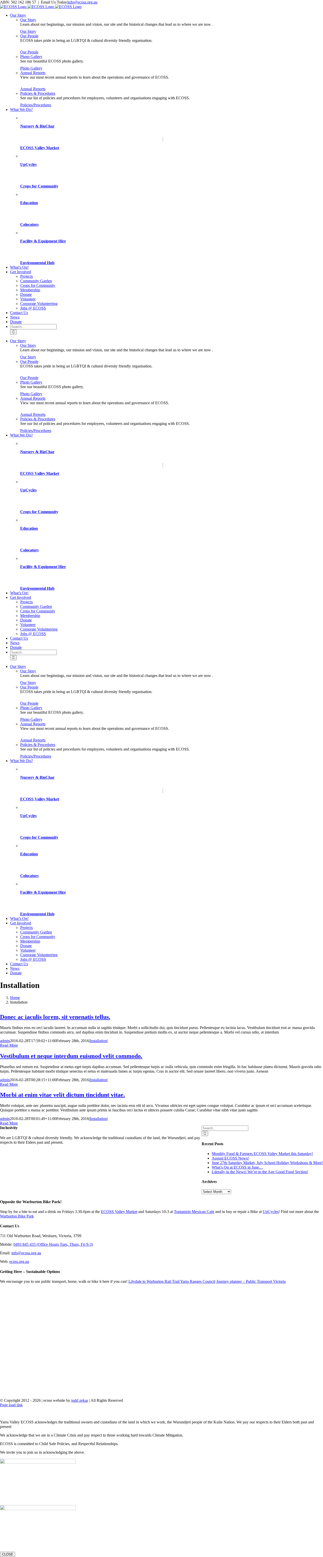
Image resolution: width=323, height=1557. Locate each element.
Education (29, 203)
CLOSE (7, 1554)
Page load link (11, 1405)
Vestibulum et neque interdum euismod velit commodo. (71, 1056)
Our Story (28, 20)
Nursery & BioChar (37, 126)
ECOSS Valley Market (39, 148)
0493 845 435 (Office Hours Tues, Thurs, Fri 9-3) (53, 1244)
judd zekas (79, 1400)
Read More (9, 1045)
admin (5, 1041)
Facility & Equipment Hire (43, 241)
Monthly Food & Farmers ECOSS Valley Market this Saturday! (262, 1153)
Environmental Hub (37, 263)
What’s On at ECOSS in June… (237, 1167)
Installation (98, 1041)
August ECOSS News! (230, 1158)
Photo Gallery (31, 56)
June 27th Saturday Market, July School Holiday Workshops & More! (267, 1163)
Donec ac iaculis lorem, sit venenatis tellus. (55, 1017)
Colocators (29, 224)
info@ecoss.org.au (82, 2)
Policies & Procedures (37, 93)
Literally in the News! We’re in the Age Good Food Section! (260, 1172)
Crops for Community (39, 186)
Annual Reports (32, 73)
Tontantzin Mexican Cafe (194, 1211)
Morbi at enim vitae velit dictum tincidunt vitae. (62, 1095)
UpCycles (28, 164)
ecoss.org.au (19, 1261)
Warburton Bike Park (17, 1216)
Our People (29, 36)
